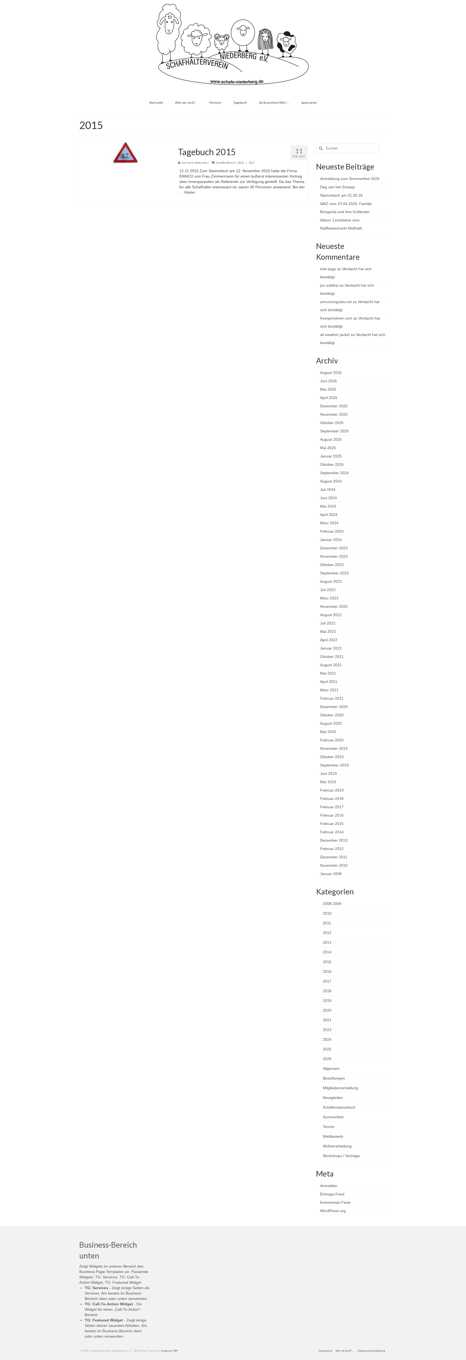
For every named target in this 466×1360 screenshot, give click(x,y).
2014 (327, 952)
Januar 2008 (331, 874)
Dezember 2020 (334, 707)
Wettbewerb (333, 1136)
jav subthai (329, 285)
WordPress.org (333, 1211)
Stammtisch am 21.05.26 (341, 195)
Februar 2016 (332, 815)
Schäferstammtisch (339, 1107)
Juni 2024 (328, 498)
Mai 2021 (328, 673)
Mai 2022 (328, 631)
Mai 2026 (328, 389)
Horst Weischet (197, 162)
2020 (327, 1010)
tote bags (328, 269)
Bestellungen (334, 1078)
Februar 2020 (332, 740)
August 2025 (331, 439)
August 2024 (331, 481)
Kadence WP (169, 1350)
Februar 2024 (332, 531)
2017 (327, 981)
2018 (327, 991)
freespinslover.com (336, 318)
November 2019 (334, 748)
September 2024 (334, 473)
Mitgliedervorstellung (340, 1088)
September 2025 (334, 431)
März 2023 (329, 598)
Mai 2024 (328, 506)
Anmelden (328, 1186)
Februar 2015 (332, 823)
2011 (327, 923)
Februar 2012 (332, 848)
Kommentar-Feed (335, 1202)
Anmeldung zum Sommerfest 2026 (349, 178)
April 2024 (328, 514)
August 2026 (331, 372)
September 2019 (334, 765)
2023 (327, 1030)
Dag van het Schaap (337, 187)
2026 (327, 1059)
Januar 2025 (331, 456)
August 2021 (331, 665)
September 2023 (334, 573)
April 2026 (328, 397)
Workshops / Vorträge (341, 1156)
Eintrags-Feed (332, 1194)
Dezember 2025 (334, 406)
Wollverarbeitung (337, 1146)
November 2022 (334, 606)
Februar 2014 (332, 832)
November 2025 (334, 414)
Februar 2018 (332, 798)
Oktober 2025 (332, 423)
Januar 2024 (331, 539)
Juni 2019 (328, 773)
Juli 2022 (327, 623)
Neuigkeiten (333, 1097)
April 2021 (328, 681)
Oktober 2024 (332, 464)
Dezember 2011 (333, 857)
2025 (327, 1049)
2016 (327, 971)
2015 (240, 162)
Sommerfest (333, 1117)
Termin (328, 1127)
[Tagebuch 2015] (125, 152)
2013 (327, 942)
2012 (327, 933)
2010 (327, 913)
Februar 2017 (332, 807)
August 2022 (331, 615)
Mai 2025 (328, 448)
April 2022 (328, 640)
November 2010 (334, 865)
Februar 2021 (332, 698)
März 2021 (329, 690)
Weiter (189, 192)
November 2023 (334, 556)
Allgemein (331, 1068)
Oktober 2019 (332, 757)
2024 (327, 1039)
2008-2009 (332, 903)
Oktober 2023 (332, 565)
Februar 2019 (332, 790)
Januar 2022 (331, 648)
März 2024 (329, 523)
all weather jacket (335, 334)
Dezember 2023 (334, 548)
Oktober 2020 (332, 715)
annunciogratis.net (336, 302)
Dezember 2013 (334, 840)
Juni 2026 (328, 381)
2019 (327, 1000)
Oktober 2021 (332, 656)
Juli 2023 (327, 590)
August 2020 (331, 723)
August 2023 (331, 581)
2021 (327, 1020)
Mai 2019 (328, 782)
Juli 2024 (327, 489)
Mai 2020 (328, 732)
